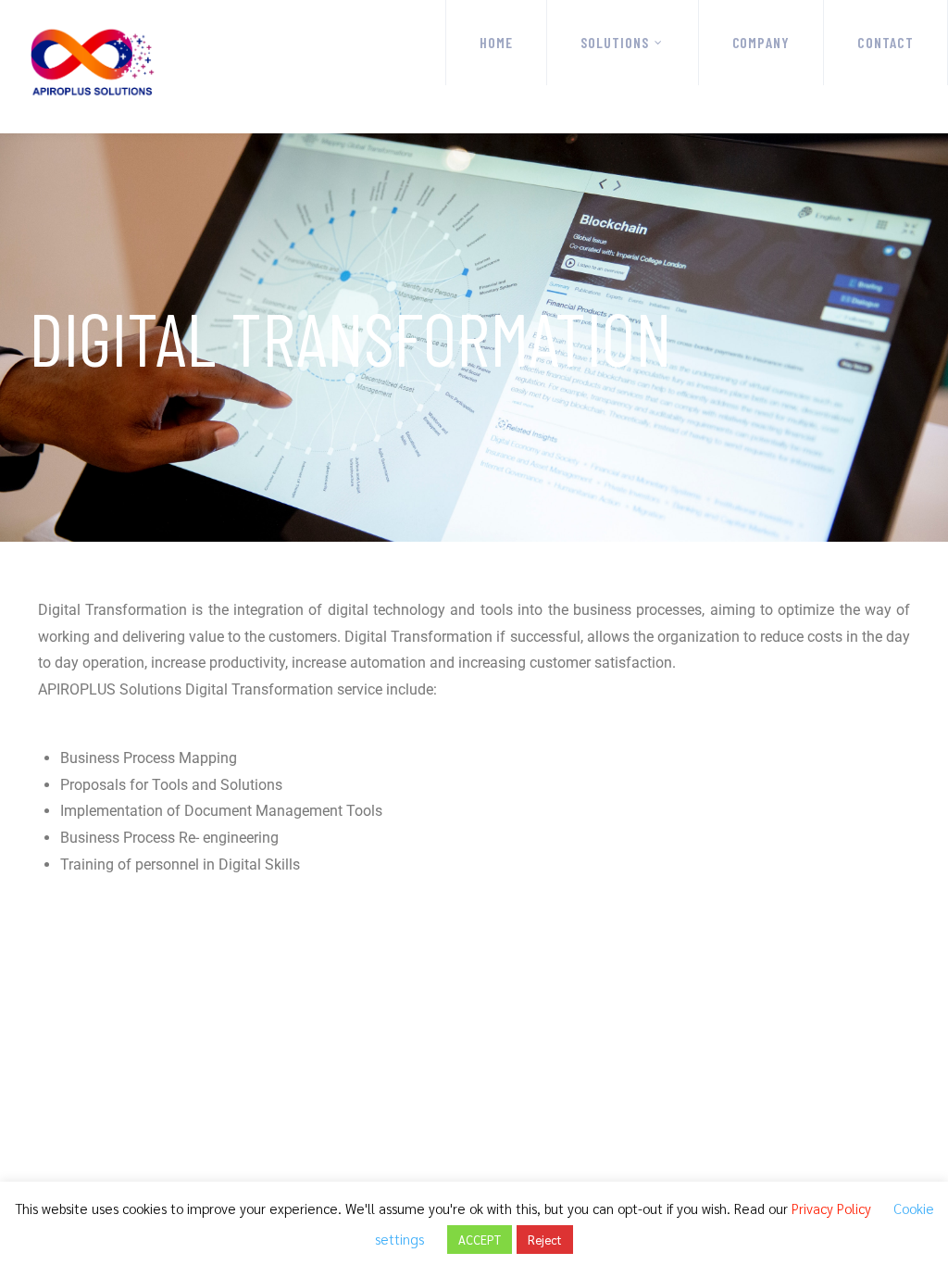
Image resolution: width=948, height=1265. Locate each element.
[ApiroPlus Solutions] (98, 66)
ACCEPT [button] (479, 1239)
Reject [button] (545, 1239)
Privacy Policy (831, 1208)
